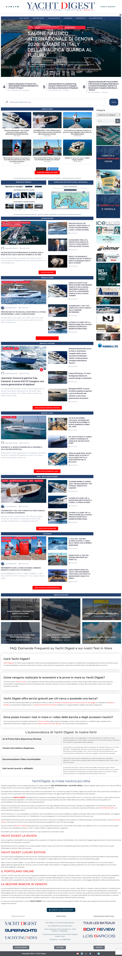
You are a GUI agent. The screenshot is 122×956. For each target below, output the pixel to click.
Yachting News (38, 18)
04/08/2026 (73, 563)
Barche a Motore (7, 348)
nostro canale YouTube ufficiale (49, 724)
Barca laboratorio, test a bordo (22, 538)
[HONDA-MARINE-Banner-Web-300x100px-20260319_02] (108, 261)
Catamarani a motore (53, 27)
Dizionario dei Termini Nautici (46, 705)
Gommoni (5, 480)
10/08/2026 (73, 332)
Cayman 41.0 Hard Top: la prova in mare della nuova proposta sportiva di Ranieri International (80, 516)
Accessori (47, 534)
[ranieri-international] (108, 234)
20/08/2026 (73, 491)
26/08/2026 (73, 249)
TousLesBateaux (54, 18)
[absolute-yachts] (108, 349)
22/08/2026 (73, 315)
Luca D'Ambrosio (55, 92)
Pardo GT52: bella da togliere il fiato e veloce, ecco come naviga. (61, 636)
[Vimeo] (99, 954)
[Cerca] (117, 121)
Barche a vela (47, 413)
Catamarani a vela (70, 27)
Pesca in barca (112, 624)
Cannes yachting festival (35, 27)
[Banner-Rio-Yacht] (108, 243)
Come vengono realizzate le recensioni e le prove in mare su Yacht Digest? (54, 677)
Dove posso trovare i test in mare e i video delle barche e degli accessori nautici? (58, 717)
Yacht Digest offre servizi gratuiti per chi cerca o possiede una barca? (50, 698)
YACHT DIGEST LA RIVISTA (19, 835)
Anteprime (46, 600)
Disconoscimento (18, 916)
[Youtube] (78, 954)
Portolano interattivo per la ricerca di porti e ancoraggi (74, 703)
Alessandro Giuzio (15, 90)
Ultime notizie (47, 218)
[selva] (108, 340)
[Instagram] (86, 954)
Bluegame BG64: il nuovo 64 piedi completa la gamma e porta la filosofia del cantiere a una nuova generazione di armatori (80, 393)
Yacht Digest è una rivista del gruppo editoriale (60, 922)
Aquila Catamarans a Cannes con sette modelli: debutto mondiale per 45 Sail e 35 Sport (59, 44)
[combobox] (56, 102)
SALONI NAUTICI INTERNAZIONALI (11, 225)
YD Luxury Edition (95, 18)
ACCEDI (103, 6)
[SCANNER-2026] (108, 313)
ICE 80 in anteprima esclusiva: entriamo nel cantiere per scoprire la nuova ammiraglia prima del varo (79, 422)
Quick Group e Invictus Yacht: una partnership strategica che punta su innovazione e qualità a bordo (79, 574)
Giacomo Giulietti (99, 640)
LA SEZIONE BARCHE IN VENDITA (24, 884)
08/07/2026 (73, 446)
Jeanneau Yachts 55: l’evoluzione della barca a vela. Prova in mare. (20, 636)
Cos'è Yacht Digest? (16, 658)
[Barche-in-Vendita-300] (108, 217)
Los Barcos (68, 18)
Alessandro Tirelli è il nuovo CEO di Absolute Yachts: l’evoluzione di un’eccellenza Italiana (79, 243)
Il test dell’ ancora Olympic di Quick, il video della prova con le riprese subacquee (80, 542)
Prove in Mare (47, 278)
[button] (120, 14)
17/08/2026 (73, 506)
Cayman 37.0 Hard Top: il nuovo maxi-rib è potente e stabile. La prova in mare (80, 500)
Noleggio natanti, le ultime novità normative (101, 613)
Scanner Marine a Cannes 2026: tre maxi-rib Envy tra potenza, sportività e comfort (80, 485)
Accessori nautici (7, 538)
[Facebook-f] (90, 954)
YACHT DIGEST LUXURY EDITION (23, 852)
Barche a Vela (6, 417)
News (82, 27)
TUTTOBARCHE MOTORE (107, 627)
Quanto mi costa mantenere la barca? (102, 637)
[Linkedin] (82, 954)
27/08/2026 (73, 233)
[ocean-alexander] (108, 332)
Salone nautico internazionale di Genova (19, 222)
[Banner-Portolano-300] (108, 169)
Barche (53, 600)
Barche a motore (47, 343)
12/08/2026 (73, 401)
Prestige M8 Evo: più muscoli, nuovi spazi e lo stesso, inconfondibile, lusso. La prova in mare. (79, 226)
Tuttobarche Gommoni (91, 627)
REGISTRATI (111, 6)
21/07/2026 (73, 430)
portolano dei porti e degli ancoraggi (71, 182)
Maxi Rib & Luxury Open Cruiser (18, 480)
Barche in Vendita (21, 826)
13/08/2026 (25, 443)
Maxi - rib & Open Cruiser (47, 476)
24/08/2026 (73, 299)
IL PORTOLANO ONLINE (17, 871)
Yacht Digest (8, 663)
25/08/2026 (25, 373)
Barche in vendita (23, 182)
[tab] (61, 657)
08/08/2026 (73, 548)
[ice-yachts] (108, 225)
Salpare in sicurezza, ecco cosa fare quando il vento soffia (20, 612)
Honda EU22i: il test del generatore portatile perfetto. (79, 557)
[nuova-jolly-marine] (108, 323)
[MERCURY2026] (108, 286)
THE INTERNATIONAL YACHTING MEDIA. (60, 926)
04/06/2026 (73, 465)
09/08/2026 (24, 563)
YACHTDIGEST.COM (106, 808)
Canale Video (47, 109)
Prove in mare (25, 282)
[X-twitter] (94, 954)
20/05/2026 (73, 581)
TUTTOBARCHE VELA (90, 629)
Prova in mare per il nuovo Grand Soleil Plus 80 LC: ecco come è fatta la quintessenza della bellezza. (80, 457)
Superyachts (80, 18)
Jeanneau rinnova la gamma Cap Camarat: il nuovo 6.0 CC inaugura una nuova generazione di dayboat (23, 86)
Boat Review (24, 18)
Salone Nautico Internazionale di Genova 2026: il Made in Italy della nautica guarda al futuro (102, 86)
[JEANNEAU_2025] (108, 304)
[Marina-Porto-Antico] (108, 145)
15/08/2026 (73, 381)
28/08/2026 (25, 248)
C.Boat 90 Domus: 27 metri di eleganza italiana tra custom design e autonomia (80, 375)
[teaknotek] (108, 295)
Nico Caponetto (17, 616)
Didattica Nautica (28, 600)
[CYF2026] (108, 193)
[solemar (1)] (108, 252)
